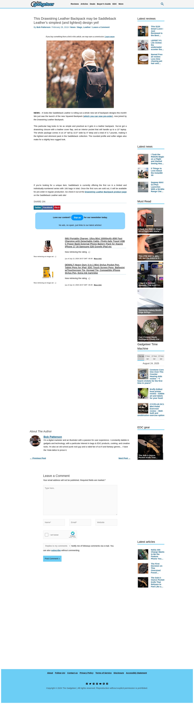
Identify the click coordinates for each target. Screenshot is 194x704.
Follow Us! (60, 673)
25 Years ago (161, 357)
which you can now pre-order (98, 116)
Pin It (57, 207)
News (73, 27)
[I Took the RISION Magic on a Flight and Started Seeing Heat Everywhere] (143, 159)
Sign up (77, 217)
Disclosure (119, 673)
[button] (162, 4)
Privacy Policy (86, 673)
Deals (92, 4)
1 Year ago (141, 356)
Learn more (110, 37)
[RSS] (104, 684)
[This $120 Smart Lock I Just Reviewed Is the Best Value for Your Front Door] (143, 31)
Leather (87, 27)
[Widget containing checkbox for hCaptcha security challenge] (60, 534)
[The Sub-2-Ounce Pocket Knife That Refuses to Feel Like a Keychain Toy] (143, 582)
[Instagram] (94, 684)
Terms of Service (103, 673)
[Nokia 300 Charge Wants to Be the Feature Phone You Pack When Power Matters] (143, 554)
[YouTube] (100, 684)
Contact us (72, 673)
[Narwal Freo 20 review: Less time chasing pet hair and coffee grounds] (143, 59)
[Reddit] (107, 684)
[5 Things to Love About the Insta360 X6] (143, 173)
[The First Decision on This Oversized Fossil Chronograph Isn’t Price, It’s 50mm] (143, 568)
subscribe (56, 550)
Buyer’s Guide (104, 4)
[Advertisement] (80, 163)
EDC (114, 4)
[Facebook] (87, 684)
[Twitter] (90, 684)
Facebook (48, 207)
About (50, 673)
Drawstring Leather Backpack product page (106, 192)
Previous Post (38, 458)
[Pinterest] (97, 684)
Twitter (38, 207)
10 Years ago (154, 357)
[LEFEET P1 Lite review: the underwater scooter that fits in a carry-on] (143, 45)
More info (97, 258)
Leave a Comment (101, 27)
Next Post (124, 458)
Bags (79, 27)
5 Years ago (147, 357)
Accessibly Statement (136, 673)
